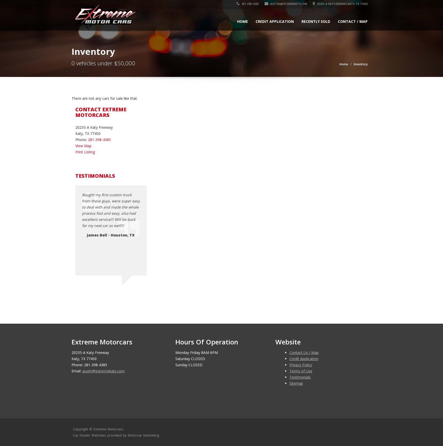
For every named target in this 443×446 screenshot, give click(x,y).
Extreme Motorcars (109, 429)
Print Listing (85, 152)
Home (242, 21)
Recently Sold (315, 21)
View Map (83, 145)
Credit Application (275, 21)
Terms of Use (300, 371)
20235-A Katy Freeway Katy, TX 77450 (342, 4)
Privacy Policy (300, 364)
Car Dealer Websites (89, 435)
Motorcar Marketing (143, 435)
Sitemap (296, 383)
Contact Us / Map (304, 352)
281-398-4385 (250, 4)
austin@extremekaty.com (288, 4)
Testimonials (300, 377)
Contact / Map (353, 21)
